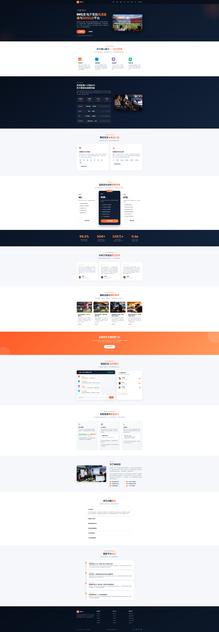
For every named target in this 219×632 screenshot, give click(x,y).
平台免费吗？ (109, 509)
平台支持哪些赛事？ (109, 537)
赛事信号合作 (131, 613)
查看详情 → (80, 324)
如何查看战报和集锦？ (109, 528)
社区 (128, 2)
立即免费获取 (109, 346)
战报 (132, 2)
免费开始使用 (87, 220)
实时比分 (98, 615)
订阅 (124, 2)
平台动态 (114, 620)
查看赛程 (91, 31)
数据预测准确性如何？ (109, 523)
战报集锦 (98, 622)
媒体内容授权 (131, 618)
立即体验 (81, 31)
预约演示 (130, 622)
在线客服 (114, 622)
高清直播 (98, 613)
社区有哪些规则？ (109, 533)
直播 (117, 2)
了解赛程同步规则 (83, 166)
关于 (135, 2)
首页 (113, 2)
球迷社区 (114, 613)
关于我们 (114, 618)
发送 (111, 397)
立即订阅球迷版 (109, 220)
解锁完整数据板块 (117, 163)
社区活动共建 (131, 620)
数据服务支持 (131, 615)
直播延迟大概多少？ (109, 518)
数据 (121, 2)
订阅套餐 (98, 620)
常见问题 (140, 2)
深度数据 (98, 618)
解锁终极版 (132, 220)
